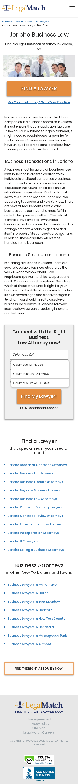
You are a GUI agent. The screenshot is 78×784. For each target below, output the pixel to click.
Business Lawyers (12, 21)
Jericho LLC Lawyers (23, 541)
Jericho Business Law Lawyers (31, 473)
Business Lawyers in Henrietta (31, 627)
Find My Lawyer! (39, 396)
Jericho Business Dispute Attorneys (35, 482)
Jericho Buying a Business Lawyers (34, 490)
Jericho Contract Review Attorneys (35, 516)
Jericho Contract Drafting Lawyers (35, 507)
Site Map (39, 728)
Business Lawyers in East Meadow (34, 601)
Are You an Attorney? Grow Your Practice (39, 102)
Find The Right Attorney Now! (39, 668)
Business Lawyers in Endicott (30, 610)
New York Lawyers (38, 21)
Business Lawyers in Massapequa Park (37, 635)
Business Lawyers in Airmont (29, 644)
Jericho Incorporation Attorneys (33, 533)
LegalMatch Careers (39, 732)
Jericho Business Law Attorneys (32, 499)
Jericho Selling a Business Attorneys (36, 550)
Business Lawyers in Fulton (28, 593)
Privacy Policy (39, 724)
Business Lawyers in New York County (36, 618)
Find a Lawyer (39, 88)
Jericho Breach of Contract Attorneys (38, 465)
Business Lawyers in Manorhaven (33, 584)
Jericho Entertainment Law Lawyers (35, 524)
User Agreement (39, 719)
